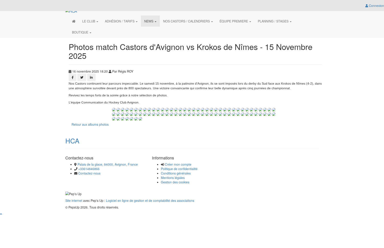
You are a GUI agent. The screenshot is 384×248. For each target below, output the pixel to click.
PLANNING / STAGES (273, 21)
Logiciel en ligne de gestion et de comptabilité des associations (150, 200)
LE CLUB (89, 21)
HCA (72, 140)
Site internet (73, 200)
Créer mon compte (178, 164)
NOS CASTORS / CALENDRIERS (187, 21)
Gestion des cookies (175, 182)
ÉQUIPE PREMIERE (234, 21)
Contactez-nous (89, 173)
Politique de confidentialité (179, 169)
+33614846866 (89, 169)
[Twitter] (81, 77)
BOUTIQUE (80, 32)
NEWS (149, 21)
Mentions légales (173, 177)
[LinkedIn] (91, 77)
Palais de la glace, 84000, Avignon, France (108, 164)
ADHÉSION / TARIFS (120, 21)
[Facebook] (72, 77)
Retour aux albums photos (90, 124)
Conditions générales (176, 173)
